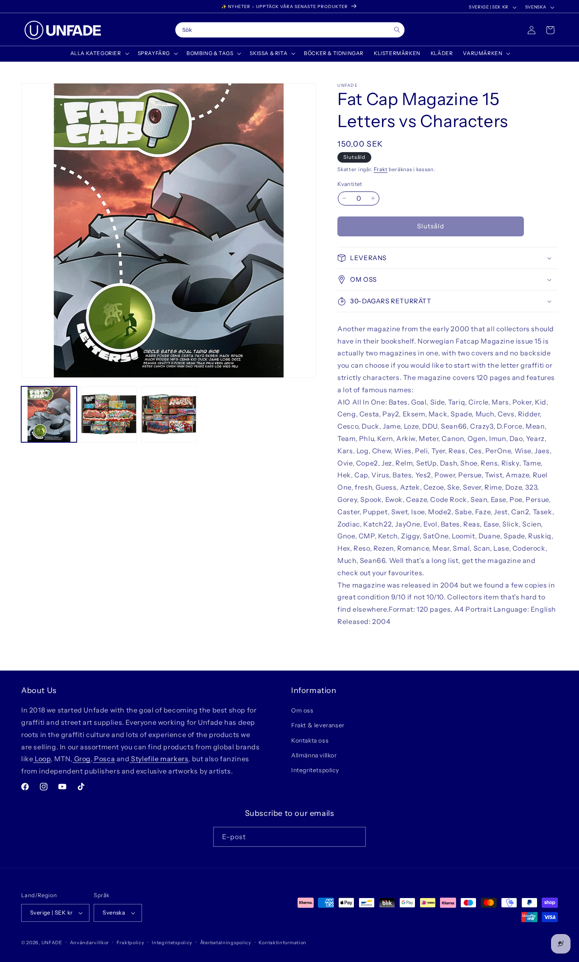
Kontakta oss (309, 740)
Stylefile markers (159, 758)
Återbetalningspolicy (225, 942)
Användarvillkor (89, 942)
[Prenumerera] (356, 837)
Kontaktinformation (282, 942)
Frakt (381, 169)
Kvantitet (349, 183)
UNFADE (52, 942)
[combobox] (289, 30)
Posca (104, 758)
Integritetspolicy (315, 770)
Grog (81, 758)
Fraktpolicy (131, 942)
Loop (41, 758)
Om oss (302, 710)
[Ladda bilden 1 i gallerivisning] (49, 414)
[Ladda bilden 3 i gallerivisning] (169, 414)
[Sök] (397, 29)
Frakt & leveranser (318, 725)
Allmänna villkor (314, 755)
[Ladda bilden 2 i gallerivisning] (108, 414)
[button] (99, 53)
